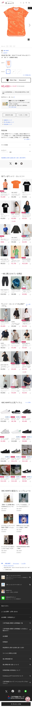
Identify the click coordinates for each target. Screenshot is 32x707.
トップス (23, 563)
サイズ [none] (2, 71)
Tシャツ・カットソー (9, 565)
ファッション (16, 563)
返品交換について (8, 124)
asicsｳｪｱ (5, 53)
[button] (16, 25)
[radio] (8, 64)
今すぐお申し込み (12, 107)
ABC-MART (6, 50)
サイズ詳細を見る (27, 75)
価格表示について (8, 120)
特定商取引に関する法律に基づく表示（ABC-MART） (13, 157)
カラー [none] (2, 62)
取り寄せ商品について (9, 122)
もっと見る (26, 139)
